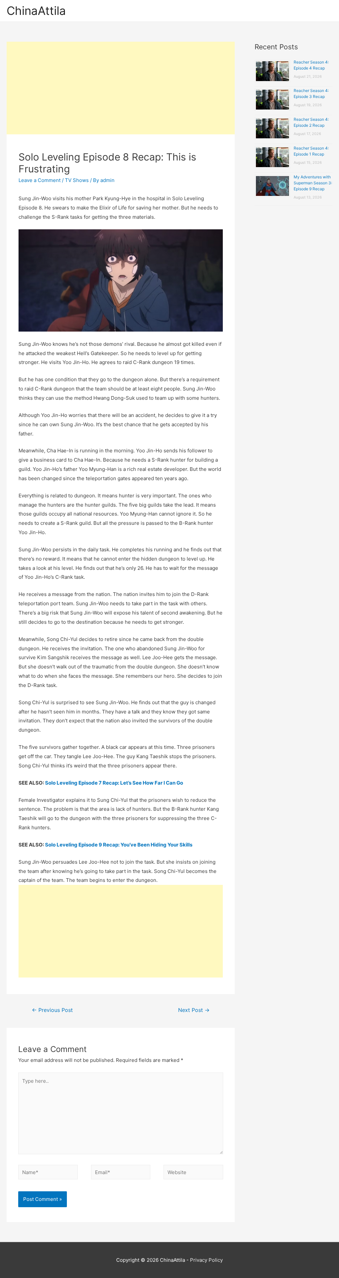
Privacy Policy (206, 1260)
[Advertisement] (121, 88)
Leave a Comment (40, 180)
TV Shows (77, 180)
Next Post (194, 1010)
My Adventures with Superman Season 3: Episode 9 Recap (313, 182)
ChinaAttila (36, 11)
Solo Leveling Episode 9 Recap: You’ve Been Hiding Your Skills (118, 845)
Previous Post (52, 1010)
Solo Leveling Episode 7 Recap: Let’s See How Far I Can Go (114, 783)
